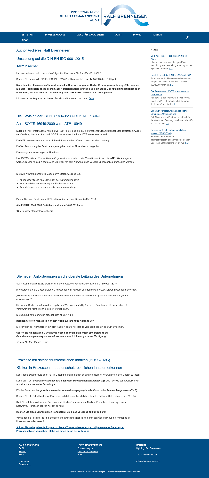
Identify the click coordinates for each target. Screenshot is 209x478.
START (30, 34)
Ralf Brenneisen (56, 50)
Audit (80, 454)
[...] (170, 68)
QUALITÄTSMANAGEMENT (90, 34)
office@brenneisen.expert (148, 460)
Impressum (24, 460)
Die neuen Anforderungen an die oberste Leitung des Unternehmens (70, 276)
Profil (21, 448)
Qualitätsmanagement (88, 451)
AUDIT (118, 34)
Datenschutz (25, 464)
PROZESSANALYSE (55, 34)
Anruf (91, 98)
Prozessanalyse (85, 448)
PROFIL (137, 34)
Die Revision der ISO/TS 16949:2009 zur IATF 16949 (58, 115)
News (21, 454)
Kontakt (22, 451)
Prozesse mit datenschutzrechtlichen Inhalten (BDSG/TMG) (63, 359)
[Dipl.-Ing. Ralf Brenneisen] (104, 16)
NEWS (25, 40)
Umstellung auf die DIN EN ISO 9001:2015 (50, 58)
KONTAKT (157, 34)
